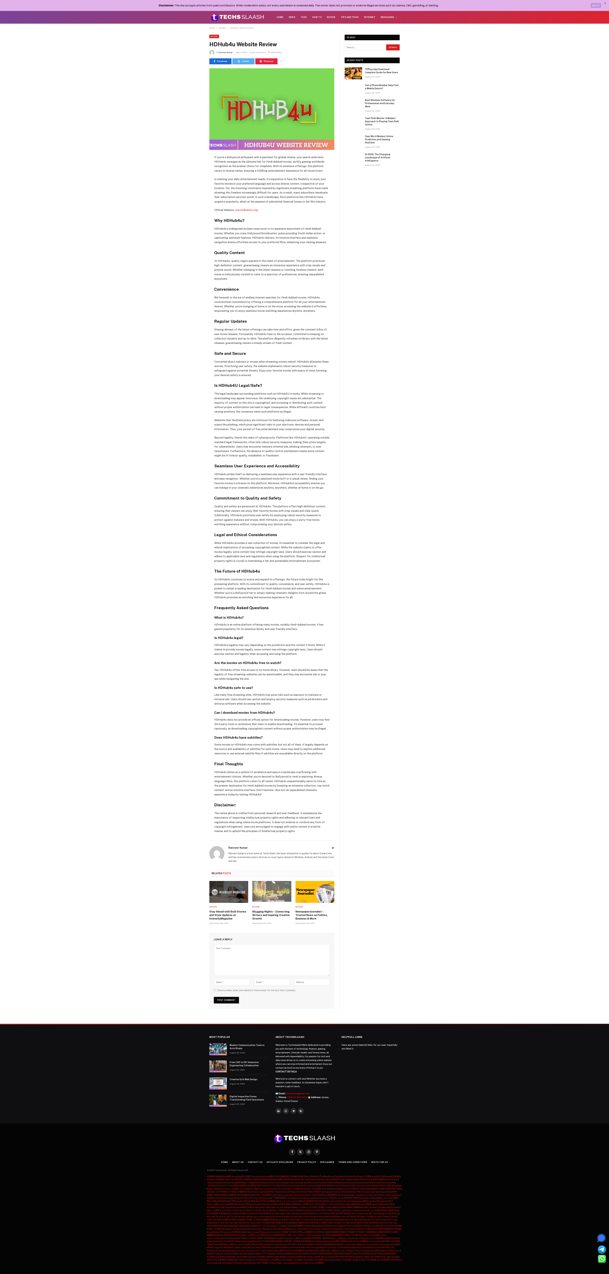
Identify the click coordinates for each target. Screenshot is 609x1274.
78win (248, 1210)
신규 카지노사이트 (289, 1201)
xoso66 (337, 1185)
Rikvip (360, 1204)
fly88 (241, 1176)
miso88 (310, 1223)
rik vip (234, 1176)
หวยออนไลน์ (220, 1198)
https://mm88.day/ (354, 1235)
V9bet (343, 1204)
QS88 (236, 1232)
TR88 (398, 1189)
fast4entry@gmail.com (298, 1093)
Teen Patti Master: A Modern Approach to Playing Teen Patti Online (382, 121)
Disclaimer (327, 1162)
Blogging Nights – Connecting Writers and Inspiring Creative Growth (271, 915)
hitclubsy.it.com (254, 1213)
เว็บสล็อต (324, 1176)
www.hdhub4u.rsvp (246, 210)
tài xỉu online (296, 1229)
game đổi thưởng (235, 1229)
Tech (304, 17)
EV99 (277, 1176)
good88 (278, 1179)
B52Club (308, 1213)
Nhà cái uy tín (384, 1198)
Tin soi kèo (265, 1226)
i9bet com (318, 1213)
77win (357, 1241)
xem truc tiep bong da (377, 1220)
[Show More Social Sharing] (281, 61)
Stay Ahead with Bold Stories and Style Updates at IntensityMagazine (227, 915)
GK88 (276, 1235)
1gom (377, 1192)
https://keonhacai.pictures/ (290, 1263)
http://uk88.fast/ (317, 1257)
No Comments (259, 52)
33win (287, 1238)
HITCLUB (289, 1220)
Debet (372, 1253)
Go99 (331, 1189)
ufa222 (298, 1210)
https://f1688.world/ (368, 1176)
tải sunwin (259, 1192)
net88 (270, 1176)
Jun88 (224, 1226)
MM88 (382, 1179)
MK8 (243, 1207)
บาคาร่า (217, 1192)
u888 (332, 1179)
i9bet (258, 1201)
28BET (388, 1241)
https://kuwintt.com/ (359, 1195)
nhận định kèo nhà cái (353, 1185)
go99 (236, 1238)
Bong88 (351, 1204)
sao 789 (329, 1198)
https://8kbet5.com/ (218, 1189)
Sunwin (344, 1182)
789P (248, 1176)
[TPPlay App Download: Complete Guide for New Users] (353, 73)
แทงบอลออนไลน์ (310, 1210)
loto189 (295, 1238)
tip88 (282, 1257)
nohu (329, 1207)
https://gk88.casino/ (325, 1223)
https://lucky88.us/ (245, 1247)
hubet (332, 1176)
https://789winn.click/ (341, 1238)
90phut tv (341, 1244)
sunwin (389, 1176)
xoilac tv (287, 1216)
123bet (246, 1198)
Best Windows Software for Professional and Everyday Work (380, 103)
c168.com (211, 1220)
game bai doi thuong (304, 1198)
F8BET (225, 1192)
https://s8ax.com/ (289, 1235)
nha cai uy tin (255, 1216)
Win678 (360, 1226)
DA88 (385, 1260)
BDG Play (393, 1210)
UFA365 (349, 1257)
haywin (258, 1204)
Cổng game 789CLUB (264, 1207)
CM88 (247, 1179)
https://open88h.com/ (316, 1189)
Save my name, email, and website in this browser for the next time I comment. (256, 990)
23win (367, 1185)
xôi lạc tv (334, 1247)
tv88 (389, 1201)
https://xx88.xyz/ (301, 1207)
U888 (256, 1189)
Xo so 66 (339, 1198)
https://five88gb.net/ (370, 1260)
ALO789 (311, 1253)
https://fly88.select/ (390, 1250)
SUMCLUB (212, 1195)
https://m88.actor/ (216, 1204)
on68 (294, 1250)
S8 (317, 1204)
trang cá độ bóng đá (261, 1198)
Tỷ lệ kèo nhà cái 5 (262, 1210)
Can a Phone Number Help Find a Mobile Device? (381, 87)
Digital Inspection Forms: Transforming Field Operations (247, 1098)
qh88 (241, 1220)
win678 (335, 1204)
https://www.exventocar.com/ (361, 1210)
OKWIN (305, 1241)
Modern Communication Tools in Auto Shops (247, 1047)
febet (237, 1207)
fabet (234, 1257)
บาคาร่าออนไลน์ (375, 1241)
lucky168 (394, 1260)
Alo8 (299, 1192)
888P (216, 1213)
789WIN (219, 1179)
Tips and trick (350, 17)
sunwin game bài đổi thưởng (295, 1195)
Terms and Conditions (352, 1162)
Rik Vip (335, 1213)
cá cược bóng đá (284, 1207)
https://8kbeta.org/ (265, 1247)
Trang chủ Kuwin (222, 1253)
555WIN (292, 1176)
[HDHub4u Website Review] (271, 109)
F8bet (250, 1192)
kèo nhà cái (301, 1179)
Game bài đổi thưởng (388, 1213)
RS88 (282, 1198)
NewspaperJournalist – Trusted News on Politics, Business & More (311, 915)
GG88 (262, 1179)
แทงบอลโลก (351, 1176)
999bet (247, 1226)
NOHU (313, 1241)
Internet (369, 17)
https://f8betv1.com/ (233, 1244)
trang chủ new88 (221, 1247)
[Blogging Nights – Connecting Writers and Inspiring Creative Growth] (271, 892)
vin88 (386, 1253)
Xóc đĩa (211, 1216)
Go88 (210, 1198)
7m (266, 1250)
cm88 (227, 1176)
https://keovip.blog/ (294, 1182)
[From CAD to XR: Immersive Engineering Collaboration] (218, 1066)
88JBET (289, 1241)
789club (211, 1185)
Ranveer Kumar (226, 52)
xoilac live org (367, 1244)
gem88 (359, 1179)
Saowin (238, 1198)
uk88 (221, 1260)
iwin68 (320, 1195)
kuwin (278, 1195)
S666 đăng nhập (361, 1198)
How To (316, 17)
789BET (234, 1192)
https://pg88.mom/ (216, 1210)
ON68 (374, 1185)
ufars (273, 1263)
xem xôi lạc (212, 1260)
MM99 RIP (275, 1201)
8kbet (210, 1201)
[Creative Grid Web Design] (218, 1083)
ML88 (217, 1201)
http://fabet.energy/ (243, 1260)
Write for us (379, 1162)
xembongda (337, 1220)
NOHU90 (225, 1201)
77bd (313, 1195)
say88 (280, 1204)
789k (330, 1182)
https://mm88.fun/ (217, 1229)
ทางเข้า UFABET (262, 1263)
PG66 (316, 1201)
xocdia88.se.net (237, 1189)
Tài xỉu (219, 1216)
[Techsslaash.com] (237, 17)
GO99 (303, 1253)
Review (331, 17)
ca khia (313, 1220)
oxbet (289, 1257)
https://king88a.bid (265, 1195)
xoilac (241, 1253)
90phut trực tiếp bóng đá (386, 1257)
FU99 (327, 1226)
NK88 (300, 1226)
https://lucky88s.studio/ (347, 1260)
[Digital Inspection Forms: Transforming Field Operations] (218, 1101)
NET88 (343, 1213)
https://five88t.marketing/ (321, 1260)
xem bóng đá (353, 1244)
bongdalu (324, 1216)
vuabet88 (305, 1238)
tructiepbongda (347, 1247)
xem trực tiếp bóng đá (355, 1220)
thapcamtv (253, 1257)
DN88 (298, 1241)
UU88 (367, 1204)
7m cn (228, 1185)
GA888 (210, 1176)
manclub (297, 1216)
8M (301, 1201)
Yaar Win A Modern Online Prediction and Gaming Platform (379, 139)
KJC (323, 1232)
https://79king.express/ (310, 1235)
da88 (392, 1253)
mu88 (329, 1185)
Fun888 (379, 1232)
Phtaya (292, 1192)
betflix (236, 1204)
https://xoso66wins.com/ (259, 1232)
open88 (251, 1185)
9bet (305, 1257)
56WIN (398, 1226)
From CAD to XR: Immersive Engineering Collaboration (244, 1064)
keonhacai (344, 1195)
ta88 (261, 1257)
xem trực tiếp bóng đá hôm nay (239, 1223)
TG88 (382, 1189)
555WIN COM (338, 1241)
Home (280, 17)
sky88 (227, 1257)
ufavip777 (268, 1185)
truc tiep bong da (384, 1244)
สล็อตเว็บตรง (303, 1176)
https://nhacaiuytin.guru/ (368, 1247)
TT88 (275, 1198)
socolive (306, 1216)
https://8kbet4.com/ (341, 1226)
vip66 (396, 1207)
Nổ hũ (327, 1213)
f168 (313, 1207)
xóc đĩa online (258, 1176)
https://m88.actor (305, 1204)
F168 (382, 1176)
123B (258, 1238)
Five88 (364, 1253)
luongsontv (328, 1192)
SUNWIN (222, 1195)
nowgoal (267, 1216)
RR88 (273, 1220)
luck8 (219, 1232)
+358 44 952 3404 (297, 1097)
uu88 (228, 1204)
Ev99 (237, 1195)
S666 (341, 1253)
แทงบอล (355, 1253)
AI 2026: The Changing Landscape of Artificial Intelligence (377, 157)
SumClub (319, 1198)
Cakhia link (368, 1257)
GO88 (393, 1192)
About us (238, 1162)
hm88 (245, 1195)
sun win (370, 1192)
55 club (281, 1189)
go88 (307, 1182)
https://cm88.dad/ (295, 1189)
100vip (265, 1201)
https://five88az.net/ (298, 1260)
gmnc (351, 1179)
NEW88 (224, 1213)
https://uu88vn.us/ (250, 1235)
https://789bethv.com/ (283, 1210)
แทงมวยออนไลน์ (229, 1263)
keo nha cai (242, 1216)
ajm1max (340, 1176)
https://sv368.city (345, 1223)
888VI (374, 1189)
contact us (255, 1162)
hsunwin (256, 1229)
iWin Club (372, 1213)
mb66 (293, 1226)
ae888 (287, 1253)
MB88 (284, 1176)
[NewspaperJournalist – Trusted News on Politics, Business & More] (314, 892)
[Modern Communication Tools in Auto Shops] (218, 1049)
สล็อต (337, 1182)
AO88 (230, 1241)
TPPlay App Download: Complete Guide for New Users (381, 71)
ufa (241, 1204)
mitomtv (390, 1226)
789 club (360, 1192)
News (292, 17)
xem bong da (324, 1220)
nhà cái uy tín (322, 1179)
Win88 (269, 1179)
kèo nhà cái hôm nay (357, 1213)
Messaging (387, 17)
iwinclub (298, 1213)
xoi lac (306, 1220)
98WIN (380, 1229)
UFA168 (339, 1257)
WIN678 (390, 1189)
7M (286, 1204)
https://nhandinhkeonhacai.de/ (256, 1182)
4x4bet (314, 1176)
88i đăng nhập (394, 1185)
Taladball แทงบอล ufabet (380, 1207)
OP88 (396, 1176)
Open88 (241, 1213)
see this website (268, 1189)
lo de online (244, 1250)
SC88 (367, 1189)
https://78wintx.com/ (364, 1238)
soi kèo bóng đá (309, 1185)
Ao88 (244, 1201)
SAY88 (268, 1192)
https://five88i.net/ (233, 1179)
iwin (225, 1182)
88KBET (280, 1241)
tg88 (308, 1250)
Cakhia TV (325, 1204)
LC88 (319, 1253)
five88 (210, 1257)
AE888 (219, 1176)
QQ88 (375, 1179)
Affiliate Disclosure (280, 1162)
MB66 (243, 1192)
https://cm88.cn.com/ (371, 1216)
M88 (329, 1232)
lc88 (277, 1185)
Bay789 (238, 1226)
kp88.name (379, 1201)
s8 (304, 1192)
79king (373, 1198)
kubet (374, 1204)
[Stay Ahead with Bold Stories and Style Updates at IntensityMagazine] (228, 892)
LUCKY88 (259, 1260)
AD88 (210, 1253)
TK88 (352, 1216)
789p (310, 1192)
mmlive (284, 1192)
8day (230, 1226)
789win (317, 1192)
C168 (360, 1189)
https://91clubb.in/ (281, 1226)
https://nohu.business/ (389, 1195)
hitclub (311, 1179)
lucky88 (219, 1257)
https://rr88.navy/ (235, 1210)
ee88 (326, 1235)
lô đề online (294, 1185)
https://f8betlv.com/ (335, 1250)
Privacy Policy (306, 1162)
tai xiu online (341, 1192)
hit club (341, 1210)
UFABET (286, 1232)
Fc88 (379, 1253)
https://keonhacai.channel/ (351, 1229)
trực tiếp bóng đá (224, 1207)
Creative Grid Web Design (243, 1079)
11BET (298, 1220)
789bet (382, 1185)
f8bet (249, 1189)
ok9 (367, 1229)
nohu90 (211, 1232)
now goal (222, 1250)
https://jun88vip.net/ (252, 1241)
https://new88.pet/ (375, 1226)
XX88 (255, 1179)
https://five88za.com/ (275, 1260)
